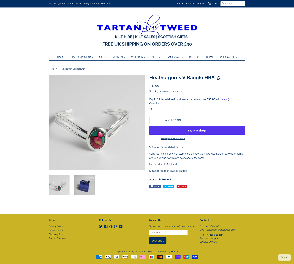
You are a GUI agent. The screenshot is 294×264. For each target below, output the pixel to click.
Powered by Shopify (168, 251)
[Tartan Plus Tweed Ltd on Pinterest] (111, 227)
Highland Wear (80, 57)
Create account (196, 3)
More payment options (173, 138)
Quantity (154, 103)
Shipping (153, 91)
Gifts (155, 57)
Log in (180, 3)
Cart (215, 3)
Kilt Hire (194, 57)
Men (102, 57)
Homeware (174, 57)
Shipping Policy (57, 234)
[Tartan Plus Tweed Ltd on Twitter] (101, 227)
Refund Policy (56, 230)
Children (137, 57)
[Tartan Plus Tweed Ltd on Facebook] (106, 227)
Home (60, 57)
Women (118, 57)
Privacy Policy (56, 226)
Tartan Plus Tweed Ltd (145, 251)
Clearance (227, 57)
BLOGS (210, 57)
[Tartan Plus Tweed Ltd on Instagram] (115, 227)
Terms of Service (57, 238)
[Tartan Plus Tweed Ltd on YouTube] (121, 227)
